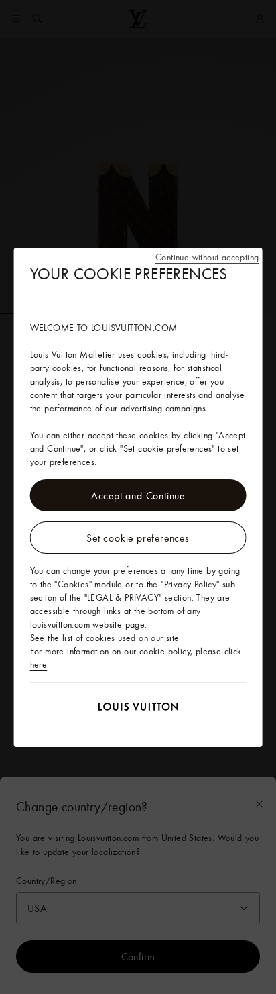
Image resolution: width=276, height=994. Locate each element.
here (39, 664)
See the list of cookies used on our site (105, 638)
